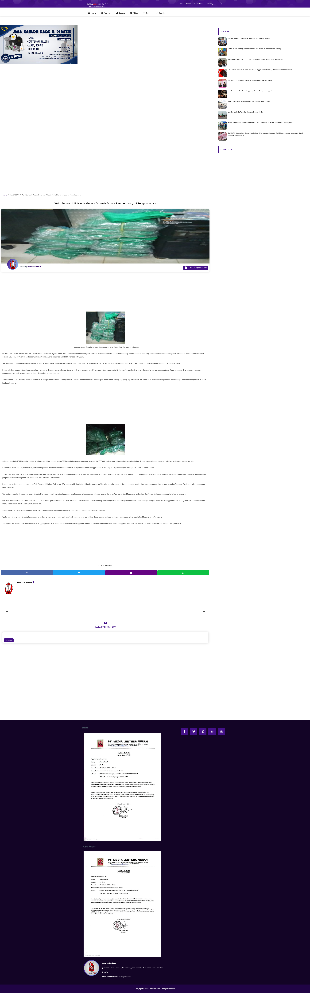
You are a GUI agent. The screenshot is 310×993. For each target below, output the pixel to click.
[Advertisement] (72, 111)
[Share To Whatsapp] (183, 572)
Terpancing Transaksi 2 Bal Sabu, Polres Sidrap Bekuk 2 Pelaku (250, 80)
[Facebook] (184, 731)
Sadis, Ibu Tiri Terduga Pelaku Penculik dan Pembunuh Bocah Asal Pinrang (254, 49)
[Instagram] (212, 731)
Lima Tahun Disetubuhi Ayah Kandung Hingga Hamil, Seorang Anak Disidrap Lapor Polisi (260, 70)
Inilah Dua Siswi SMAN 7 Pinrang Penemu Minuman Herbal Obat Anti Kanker (255, 59)
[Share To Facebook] (27, 572)
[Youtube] (221, 731)
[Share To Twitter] (79, 572)
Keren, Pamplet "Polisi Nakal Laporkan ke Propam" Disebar (249, 38)
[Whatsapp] (202, 731)
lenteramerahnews (24, 582)
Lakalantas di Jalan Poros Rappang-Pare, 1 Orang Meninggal (249, 91)
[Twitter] (193, 731)
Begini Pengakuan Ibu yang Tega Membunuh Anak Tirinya (249, 101)
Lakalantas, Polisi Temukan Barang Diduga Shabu (245, 112)
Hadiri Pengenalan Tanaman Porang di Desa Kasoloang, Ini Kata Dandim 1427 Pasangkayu (260, 123)
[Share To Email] (131, 572)
